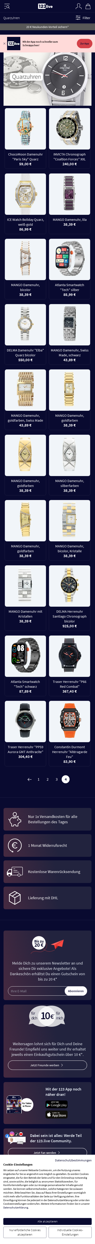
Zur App (84, 43)
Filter (86, 18)
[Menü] (7, 6)
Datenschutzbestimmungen (73, 1160)
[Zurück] (29, 779)
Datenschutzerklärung (15, 1207)
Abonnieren (76, 991)
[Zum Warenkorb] (87, 6)
